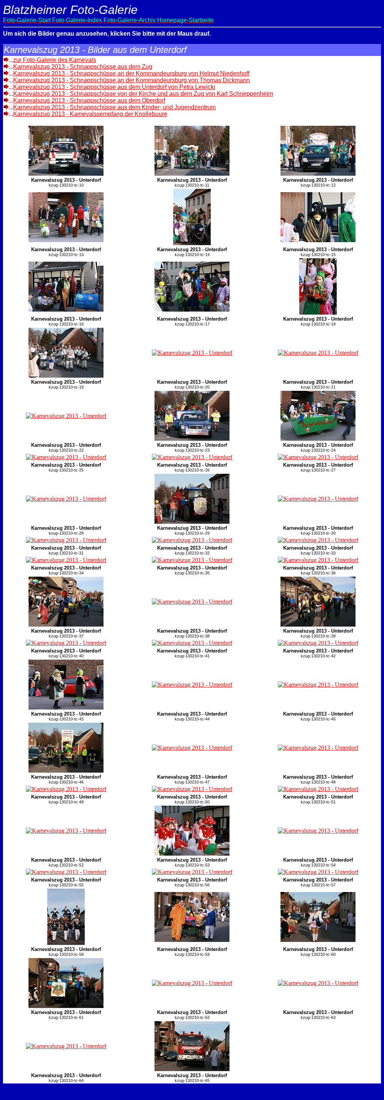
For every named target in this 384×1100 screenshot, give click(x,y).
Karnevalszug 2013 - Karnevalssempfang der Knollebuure (90, 114)
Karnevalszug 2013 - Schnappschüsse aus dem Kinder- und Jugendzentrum (114, 107)
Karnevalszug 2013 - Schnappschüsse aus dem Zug (82, 66)
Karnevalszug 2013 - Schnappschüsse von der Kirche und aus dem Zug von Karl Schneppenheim (143, 93)
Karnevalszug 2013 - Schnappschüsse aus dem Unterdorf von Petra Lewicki (114, 87)
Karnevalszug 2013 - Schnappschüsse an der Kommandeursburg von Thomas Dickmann (131, 80)
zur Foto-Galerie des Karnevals (54, 60)
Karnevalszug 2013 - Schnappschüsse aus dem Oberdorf (89, 100)
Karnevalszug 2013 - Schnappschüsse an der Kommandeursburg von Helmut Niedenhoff (131, 73)
